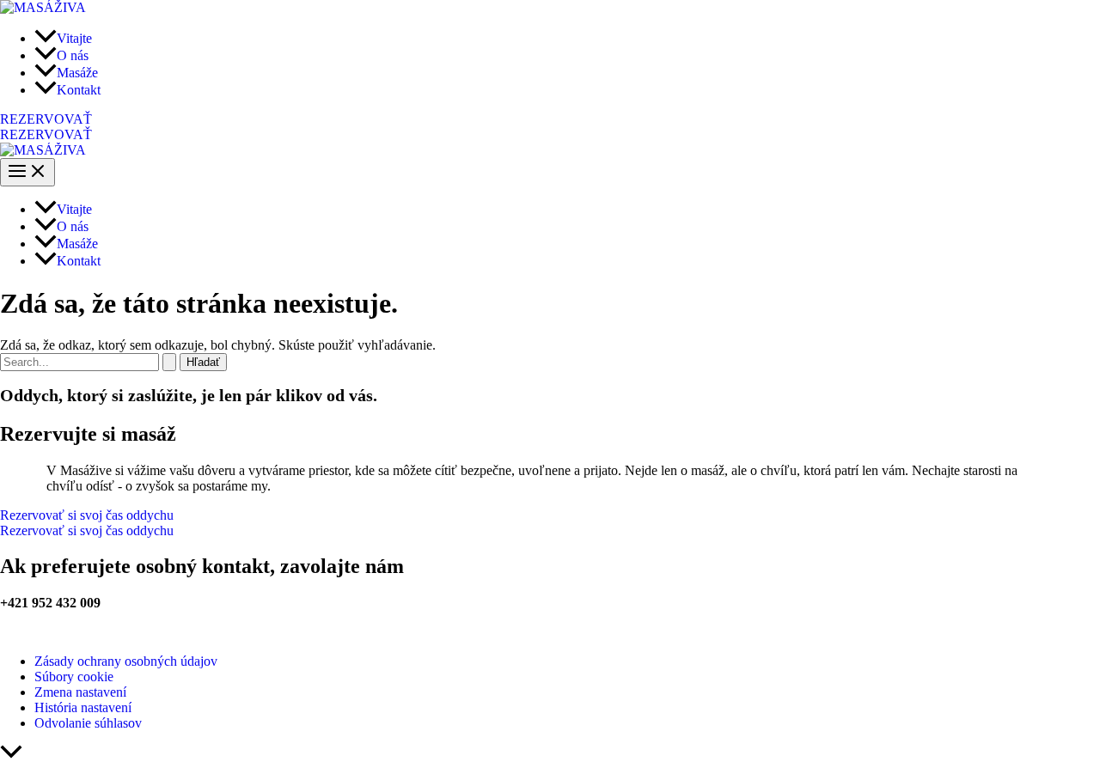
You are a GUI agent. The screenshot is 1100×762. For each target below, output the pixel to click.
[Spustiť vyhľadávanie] (169, 362)
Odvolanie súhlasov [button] (88, 723)
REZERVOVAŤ (46, 134)
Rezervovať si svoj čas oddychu (87, 530)
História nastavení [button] (82, 707)
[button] (550, 119)
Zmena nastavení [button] (80, 692)
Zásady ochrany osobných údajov (125, 661)
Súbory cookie (73, 676)
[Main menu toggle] (27, 172)
